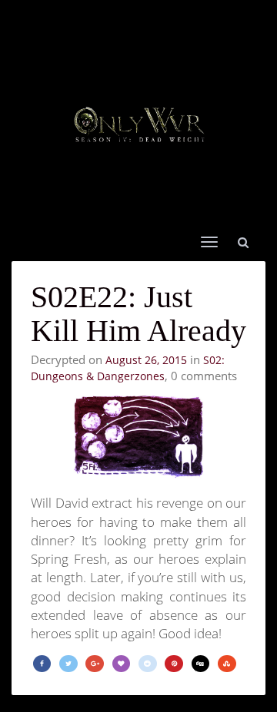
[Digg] (201, 664)
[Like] (121, 664)
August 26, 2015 (146, 360)
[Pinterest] (174, 664)
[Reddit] (147, 664)
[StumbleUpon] (227, 664)
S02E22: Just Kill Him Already (138, 314)
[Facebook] (42, 664)
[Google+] (94, 664)
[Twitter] (68, 664)
